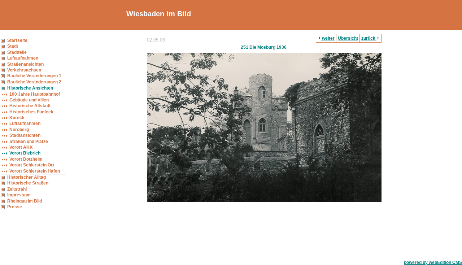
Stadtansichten (24, 135)
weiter (328, 38)
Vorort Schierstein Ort (31, 165)
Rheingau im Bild (24, 201)
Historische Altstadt (30, 105)
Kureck (17, 117)
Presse (14, 206)
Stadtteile (17, 52)
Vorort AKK (21, 147)
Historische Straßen (27, 183)
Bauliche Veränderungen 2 (34, 81)
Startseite (17, 40)
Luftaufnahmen (22, 58)
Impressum (19, 194)
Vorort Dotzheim (26, 159)
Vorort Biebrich (24, 153)
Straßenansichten (25, 64)
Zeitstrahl (17, 189)
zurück (368, 38)
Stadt (12, 46)
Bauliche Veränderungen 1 (34, 75)
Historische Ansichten (30, 88)
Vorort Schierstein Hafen (34, 171)
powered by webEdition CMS (433, 262)
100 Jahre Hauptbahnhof (34, 94)
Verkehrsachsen (24, 70)
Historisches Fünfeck (31, 111)
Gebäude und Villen (29, 100)
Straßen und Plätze (28, 141)
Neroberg (19, 129)
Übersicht (348, 38)
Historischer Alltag (26, 177)
